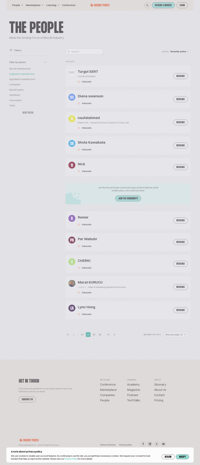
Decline (168, 457)
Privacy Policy (71, 459)
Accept (182, 457)
